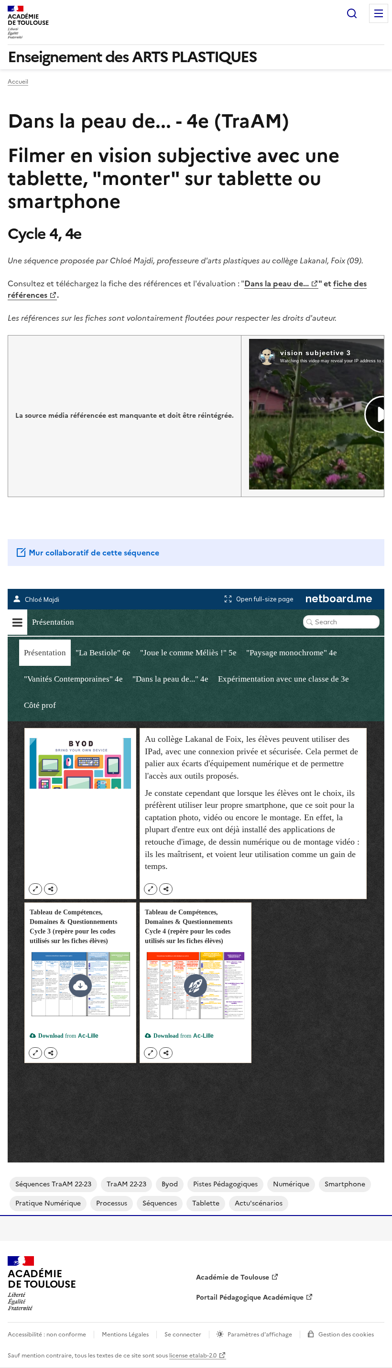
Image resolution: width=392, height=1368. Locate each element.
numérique (291, 1184)
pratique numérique (48, 1203)
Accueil (18, 81)
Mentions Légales (125, 1334)
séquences (159, 1203)
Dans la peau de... (276, 283)
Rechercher (351, 13)
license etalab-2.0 (193, 1355)
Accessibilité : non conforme (47, 1334)
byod (170, 1184)
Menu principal (378, 13)
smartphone (345, 1184)
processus (111, 1203)
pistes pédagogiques (225, 1184)
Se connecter (182, 1334)
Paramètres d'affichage (260, 1334)
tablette (205, 1203)
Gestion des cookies (346, 1334)
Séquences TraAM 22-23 (53, 1184)
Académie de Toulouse (232, 1277)
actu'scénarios (259, 1203)
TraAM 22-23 (126, 1184)
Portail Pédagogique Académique (250, 1297)
